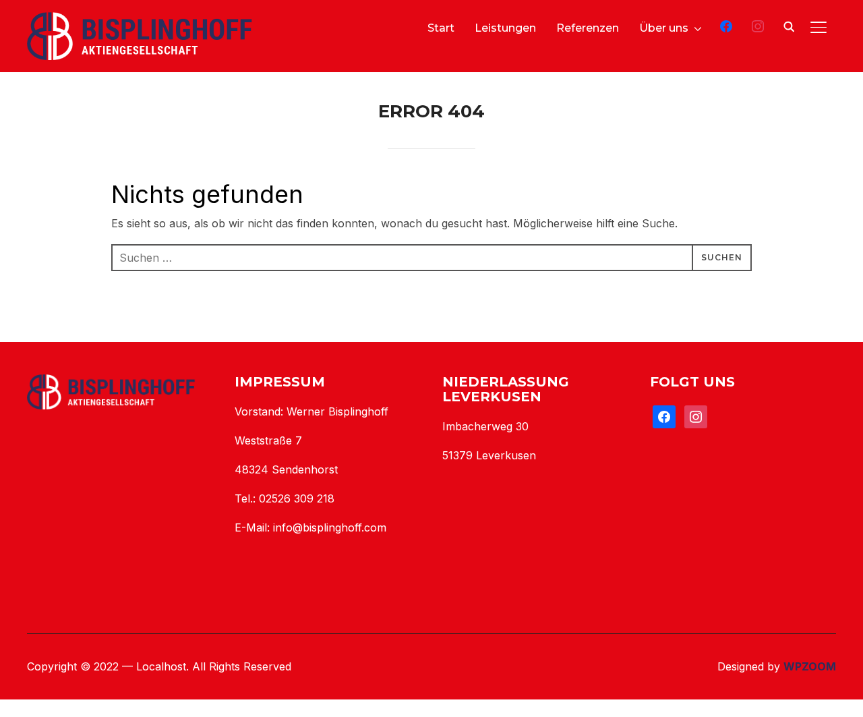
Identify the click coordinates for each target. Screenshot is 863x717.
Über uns (663, 28)
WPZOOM (809, 666)
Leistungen (505, 28)
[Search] (788, 25)
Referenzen (587, 28)
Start (440, 28)
